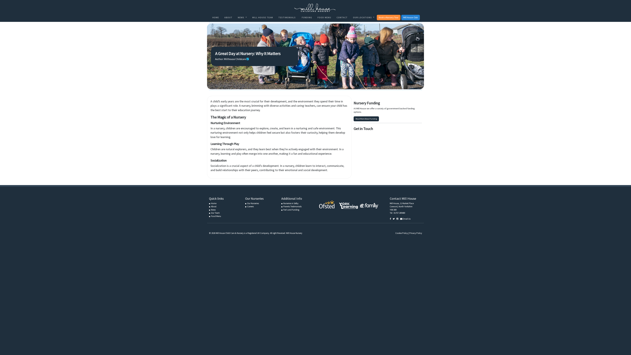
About (228, 17)
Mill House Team (262, 17)
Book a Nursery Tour (388, 17)
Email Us (406, 218)
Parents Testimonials (292, 206)
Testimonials (287, 17)
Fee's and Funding (291, 209)
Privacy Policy (415, 233)
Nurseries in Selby (290, 203)
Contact (342, 17)
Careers (250, 206)
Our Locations (363, 17)
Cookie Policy (401, 233)
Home (215, 17)
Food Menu (324, 17)
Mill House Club (410, 17)
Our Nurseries (253, 203)
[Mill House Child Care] (314, 7)
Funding (306, 17)
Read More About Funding (366, 119)
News (241, 17)
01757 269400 (399, 213)
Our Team (215, 213)
